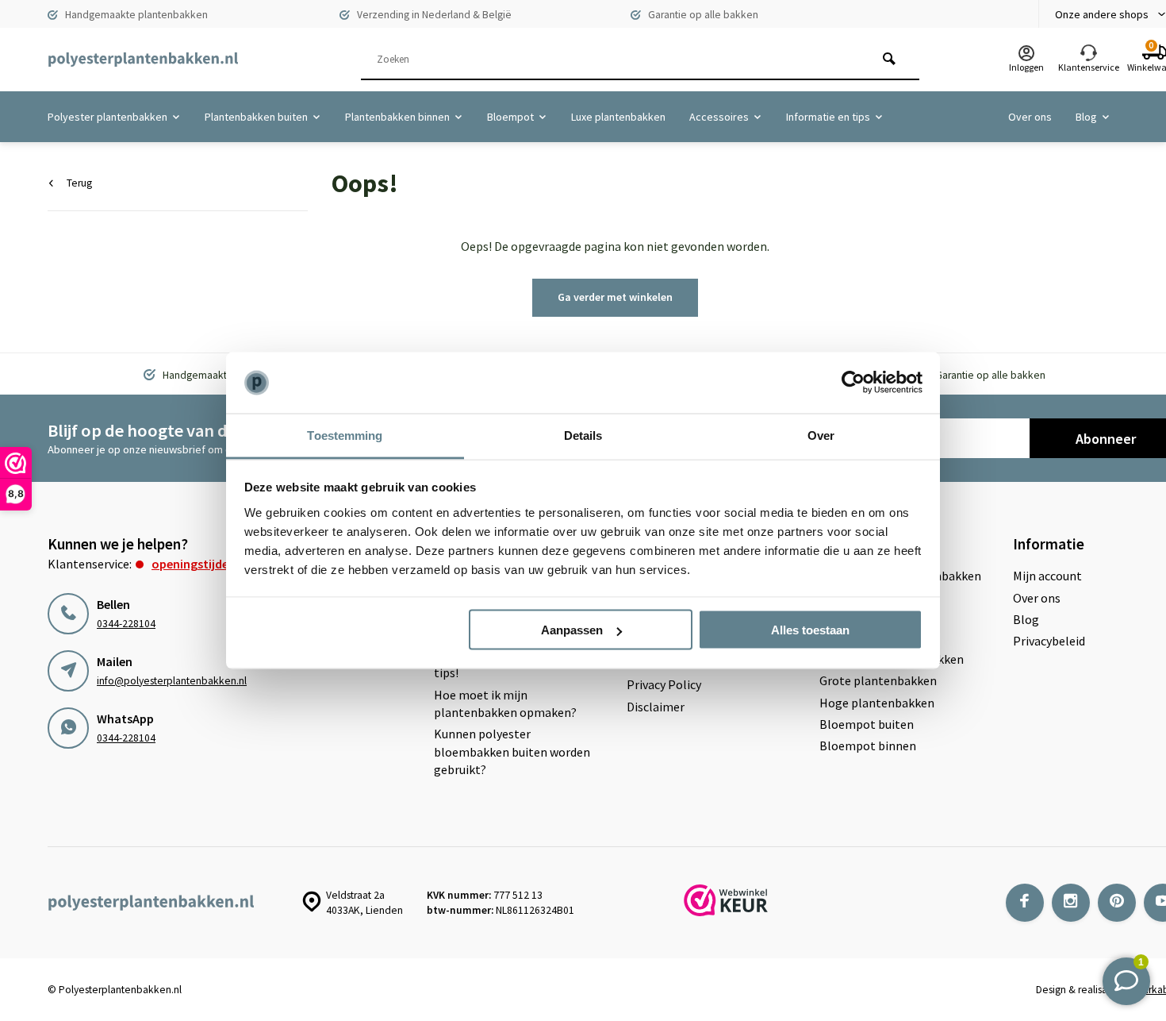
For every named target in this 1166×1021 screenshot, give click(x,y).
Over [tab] (820, 434)
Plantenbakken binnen (397, 117)
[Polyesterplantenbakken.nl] (143, 59)
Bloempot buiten (866, 724)
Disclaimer (656, 707)
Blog (1086, 117)
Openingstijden (194, 564)
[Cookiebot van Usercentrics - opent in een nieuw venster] (853, 383)
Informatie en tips (828, 117)
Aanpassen (572, 630)
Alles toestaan (810, 630)
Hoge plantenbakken (876, 703)
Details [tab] (583, 434)
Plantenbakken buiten (256, 117)
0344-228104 (126, 623)
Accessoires (719, 117)
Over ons (1030, 117)
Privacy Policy (664, 684)
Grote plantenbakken (878, 680)
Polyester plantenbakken (107, 117)
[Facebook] (1025, 903)
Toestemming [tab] (344, 434)
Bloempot (510, 117)
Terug (79, 183)
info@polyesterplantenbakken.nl (172, 681)
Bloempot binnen (867, 745)
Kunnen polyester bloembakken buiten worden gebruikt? (512, 751)
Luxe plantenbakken (618, 117)
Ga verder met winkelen (615, 297)
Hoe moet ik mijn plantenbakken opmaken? (505, 703)
